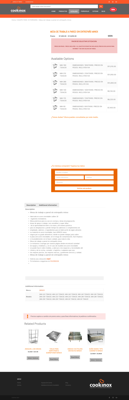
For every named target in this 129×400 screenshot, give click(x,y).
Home (14, 20)
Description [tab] (31, 205)
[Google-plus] (116, 2)
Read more (54, 359)
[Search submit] (101, 6)
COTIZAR (95, 11)
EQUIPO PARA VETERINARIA (27, 20)
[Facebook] (109, 2)
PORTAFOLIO (85, 11)
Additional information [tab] (48, 205)
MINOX (42, 290)
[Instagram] (113, 2)
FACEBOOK (54, 261)
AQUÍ (48, 259)
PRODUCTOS (63, 11)
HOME (53, 11)
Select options (33, 358)
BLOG (103, 11)
